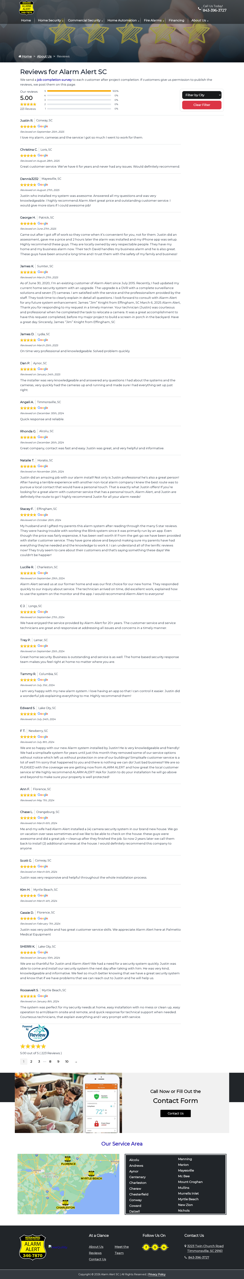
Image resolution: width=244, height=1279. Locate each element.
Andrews (136, 1165)
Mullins (183, 1188)
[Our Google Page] (155, 1247)
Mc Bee (184, 1176)
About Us (198, 20)
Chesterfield (138, 1194)
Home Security (49, 20)
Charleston (137, 1183)
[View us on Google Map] (186, 1248)
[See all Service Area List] (68, 1184)
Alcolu (134, 1160)
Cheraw (135, 1188)
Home (26, 20)
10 (66, 1061)
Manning (185, 1159)
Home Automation (122, 20)
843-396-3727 (214, 10)
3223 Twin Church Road (205, 1248)
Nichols (184, 1210)
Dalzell (134, 1211)
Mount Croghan (190, 1182)
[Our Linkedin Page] (164, 1247)
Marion (183, 1165)
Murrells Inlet (188, 1193)
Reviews (95, 1253)
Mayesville (186, 1170)
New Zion (185, 1205)
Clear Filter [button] (201, 105)
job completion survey (54, 79)
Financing (176, 20)
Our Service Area (122, 1144)
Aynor (133, 1171)
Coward (135, 1206)
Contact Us (175, 1113)
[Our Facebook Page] (146, 1247)
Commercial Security (84, 20)
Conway (135, 1200)
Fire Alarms (153, 20)
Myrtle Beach (188, 1199)
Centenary (137, 1177)
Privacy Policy (157, 1274)
